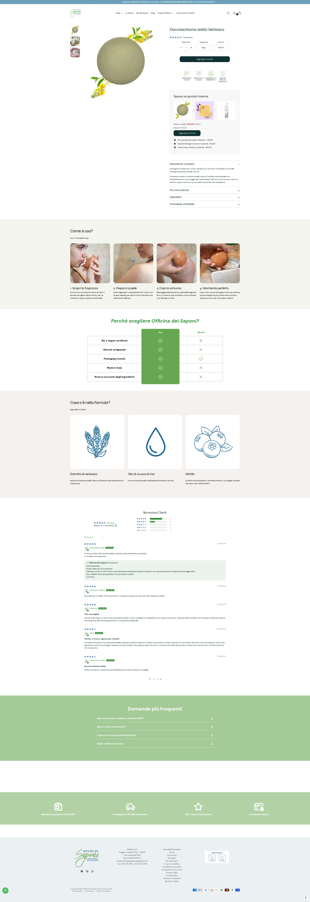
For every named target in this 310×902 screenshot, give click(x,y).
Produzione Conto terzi (172, 869)
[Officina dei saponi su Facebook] (81, 871)
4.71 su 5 (110, 523)
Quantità (186, 42)
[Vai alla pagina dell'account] (233, 13)
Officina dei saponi (90, 889)
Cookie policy (89, 891)
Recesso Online (172, 881)
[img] (90, 544)
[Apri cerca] (228, 13)
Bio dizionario (172, 861)
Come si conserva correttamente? (116, 735)
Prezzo (221, 42)
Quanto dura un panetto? (111, 726)
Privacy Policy (172, 872)
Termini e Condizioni (172, 878)
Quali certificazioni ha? (110, 743)
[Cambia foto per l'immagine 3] (75, 52)
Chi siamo (172, 858)
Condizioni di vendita (172, 867)
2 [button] (153, 679)
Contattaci (172, 855)
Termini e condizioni (103, 891)
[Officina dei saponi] (75, 13)
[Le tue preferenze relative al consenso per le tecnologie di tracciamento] (305, 897)
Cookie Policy (172, 875)
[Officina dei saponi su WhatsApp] (92, 871)
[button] (176, 37)
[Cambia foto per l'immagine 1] (75, 30)
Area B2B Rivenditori (172, 849)
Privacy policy (77, 891)
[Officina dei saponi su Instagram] (87, 871)
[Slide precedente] (232, 779)
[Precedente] (92, 2)
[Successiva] (217, 2)
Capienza (203, 42)
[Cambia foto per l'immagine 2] (75, 41)
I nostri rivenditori (172, 864)
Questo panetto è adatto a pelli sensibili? (120, 718)
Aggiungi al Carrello (187, 133)
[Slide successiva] (238, 779)
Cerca (172, 852)
